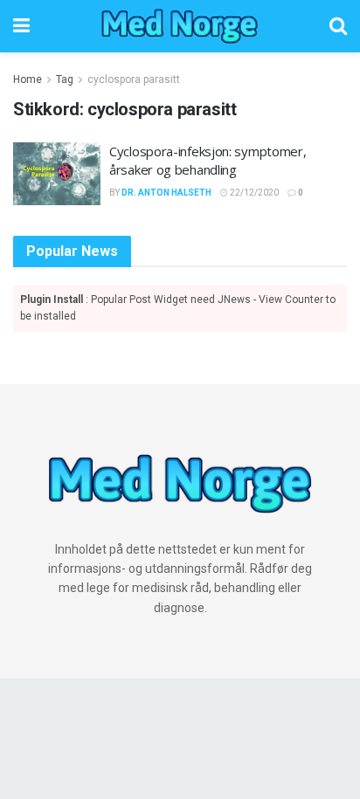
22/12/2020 (253, 192)
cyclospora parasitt (133, 79)
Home (27, 79)
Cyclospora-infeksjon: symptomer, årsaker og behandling (207, 160)
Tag (64, 79)
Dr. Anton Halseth (166, 192)
